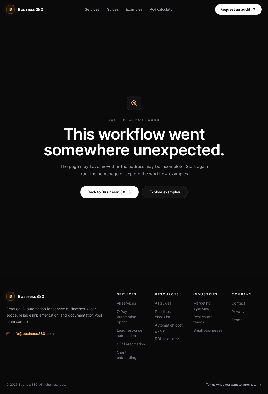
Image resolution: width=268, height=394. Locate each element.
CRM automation (131, 344)
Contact (238, 303)
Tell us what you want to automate (231, 384)
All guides (163, 303)
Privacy (238, 311)
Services (92, 9)
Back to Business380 (106, 192)
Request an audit (235, 9)
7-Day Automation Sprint (126, 316)
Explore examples (164, 192)
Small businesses (207, 330)
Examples (134, 9)
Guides (113, 9)
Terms (237, 320)
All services (126, 303)
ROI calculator (162, 9)
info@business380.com (33, 333)
